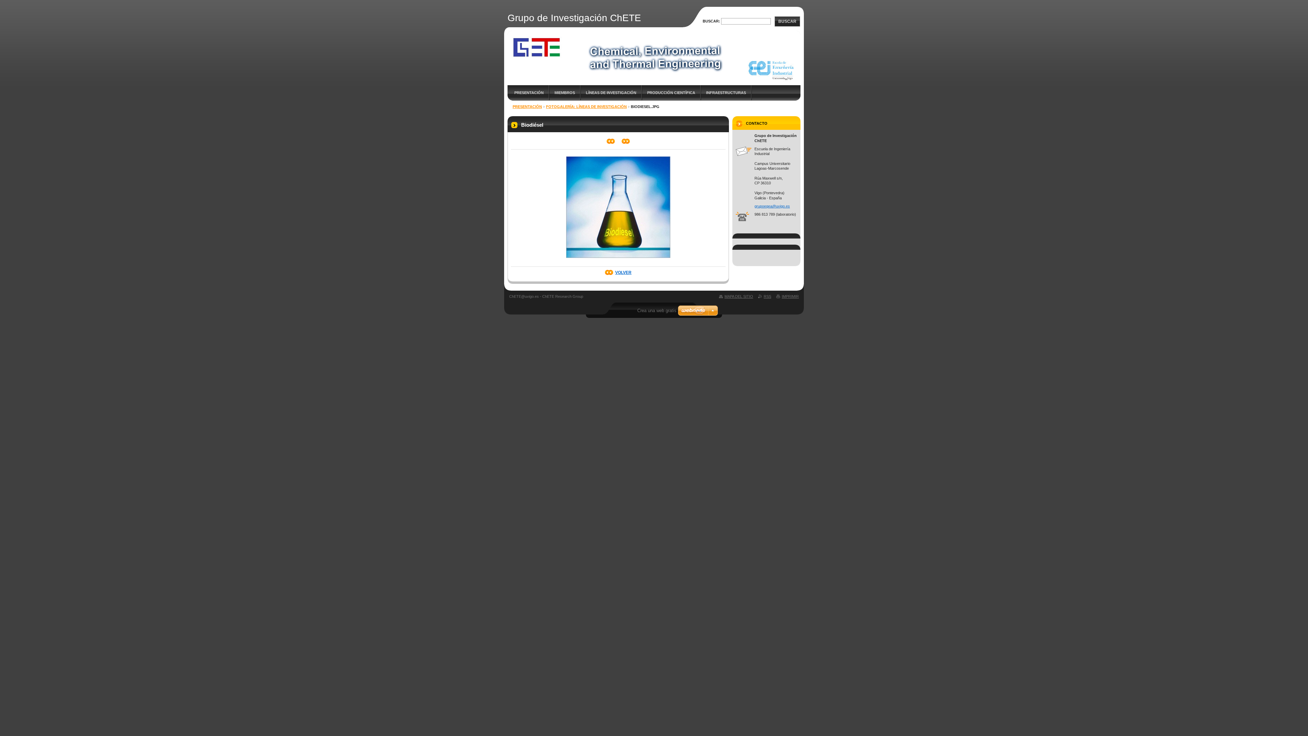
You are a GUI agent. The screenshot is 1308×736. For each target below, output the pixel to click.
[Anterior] (611, 141)
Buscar (787, 21)
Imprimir (790, 296)
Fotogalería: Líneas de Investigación (586, 107)
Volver (623, 272)
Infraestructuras (726, 93)
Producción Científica (671, 93)
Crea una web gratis (656, 310)
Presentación (529, 93)
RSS (767, 296)
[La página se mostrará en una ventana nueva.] (618, 260)
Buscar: (711, 21)
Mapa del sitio (739, 296)
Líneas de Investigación (611, 93)
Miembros (565, 93)
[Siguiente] (626, 141)
